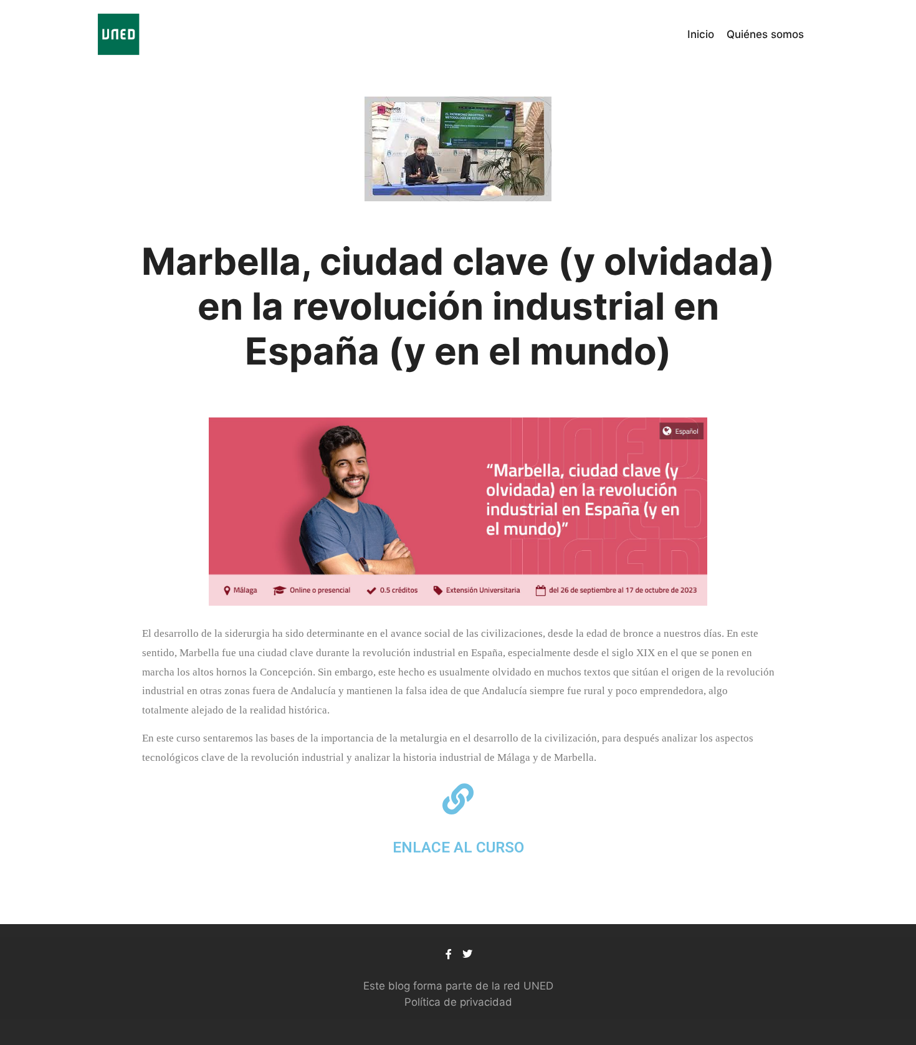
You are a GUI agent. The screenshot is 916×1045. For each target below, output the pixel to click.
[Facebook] (449, 954)
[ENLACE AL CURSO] (458, 798)
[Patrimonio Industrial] (118, 34)
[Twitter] (467, 954)
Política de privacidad (458, 1002)
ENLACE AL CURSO (458, 847)
